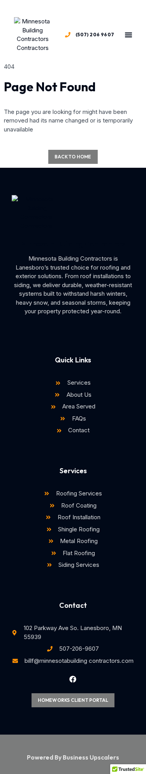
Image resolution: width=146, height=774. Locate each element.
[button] (128, 35)
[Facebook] (73, 679)
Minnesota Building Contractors (73, 244)
